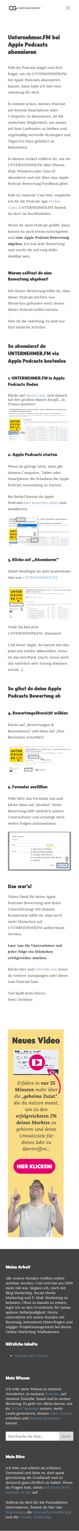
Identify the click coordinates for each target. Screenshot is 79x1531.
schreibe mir (45, 969)
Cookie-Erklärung (35, 1517)
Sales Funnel (60, 1413)
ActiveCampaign (25, 1408)
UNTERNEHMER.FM (40, 577)
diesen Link (35, 395)
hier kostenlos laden (41, 502)
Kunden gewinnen (44, 1418)
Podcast (52, 1393)
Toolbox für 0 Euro (30, 1355)
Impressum (15, 1512)
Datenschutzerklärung (52, 1512)
